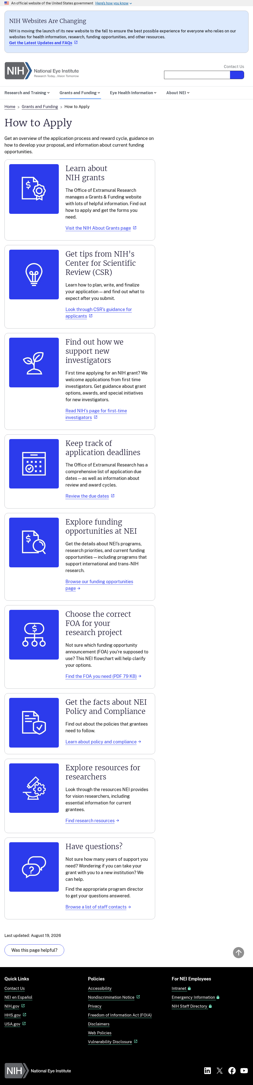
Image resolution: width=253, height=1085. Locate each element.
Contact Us (234, 67)
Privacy (95, 1006)
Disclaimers (98, 1024)
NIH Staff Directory (190, 1006)
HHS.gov (12, 1015)
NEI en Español (18, 997)
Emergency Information (194, 997)
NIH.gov (11, 1006)
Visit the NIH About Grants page (98, 228)
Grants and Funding (40, 106)
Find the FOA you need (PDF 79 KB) (101, 676)
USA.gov (12, 1024)
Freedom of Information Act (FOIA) (120, 1015)
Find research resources (90, 820)
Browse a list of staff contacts (95, 906)
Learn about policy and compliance (101, 741)
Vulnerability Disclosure (110, 1042)
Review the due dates (87, 496)
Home (9, 106)
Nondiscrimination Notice (111, 997)
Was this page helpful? (34, 950)
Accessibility (100, 988)
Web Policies (99, 1033)
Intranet (179, 988)
